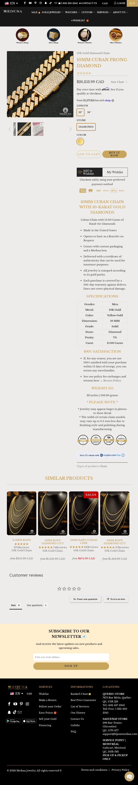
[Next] (70, 129)
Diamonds (86, 126)
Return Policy (112, 380)
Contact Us (77, 718)
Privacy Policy (120, 769)
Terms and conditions (94, 769)
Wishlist (44, 693)
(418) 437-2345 (116, 705)
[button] (129, 776)
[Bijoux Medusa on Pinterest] (35, 3)
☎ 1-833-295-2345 (68, 3)
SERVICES (103, 12)
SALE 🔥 (36, 12)
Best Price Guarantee (83, 700)
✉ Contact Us (88, 3)
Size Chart (118, 81)
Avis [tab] (13, 605)
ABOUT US (119, 12)
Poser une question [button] (87, 599)
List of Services (80, 706)
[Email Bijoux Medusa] (55, 3)
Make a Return (48, 700)
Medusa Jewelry (26, 770)
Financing (45, 725)
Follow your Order (50, 706)
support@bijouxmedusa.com (120, 734)
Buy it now (114, 154)
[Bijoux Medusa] (12, 11)
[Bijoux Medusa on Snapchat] (45, 3)
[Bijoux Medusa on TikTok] (50, 3)
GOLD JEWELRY (51, 12)
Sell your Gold (47, 718)
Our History (78, 712)
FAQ (73, 731)
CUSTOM (87, 12)
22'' (80, 112)
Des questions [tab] (35, 605)
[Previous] (10, 129)
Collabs (75, 725)
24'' (89, 112)
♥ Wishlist (78, 20)
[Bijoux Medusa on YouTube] (29, 3)
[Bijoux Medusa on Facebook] (24, 3)
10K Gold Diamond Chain (93, 53)
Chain (103, 466)
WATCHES (71, 12)
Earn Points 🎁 (48, 712)
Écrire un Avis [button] (118, 599)
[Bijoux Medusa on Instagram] (40, 3)
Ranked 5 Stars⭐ (81, 693)
